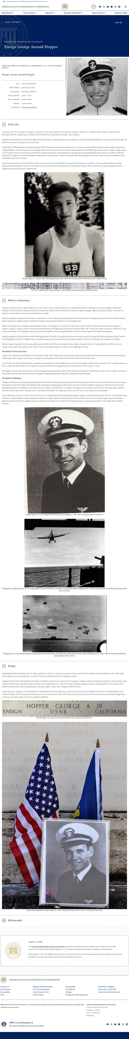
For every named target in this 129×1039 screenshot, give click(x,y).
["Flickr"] (111, 7)
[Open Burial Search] (13, 13)
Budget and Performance (43, 986)
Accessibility (5, 992)
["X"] (104, 7)
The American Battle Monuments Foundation (26, 1026)
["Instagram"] (115, 7)
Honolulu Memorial (29, 107)
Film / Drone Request (41, 989)
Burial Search (5, 989)
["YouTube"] (108, 7)
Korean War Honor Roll (107, 989)
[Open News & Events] (105, 13)
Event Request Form (41, 992)
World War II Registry (106, 986)
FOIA (2, 995)
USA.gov (69, 992)
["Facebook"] (100, 7)
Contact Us (4, 986)
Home (7, 22)
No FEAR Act (70, 989)
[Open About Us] (54, 13)
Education (16, 22)
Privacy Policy (38, 995)
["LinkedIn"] (119, 7)
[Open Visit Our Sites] (35, 13)
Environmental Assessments (109, 992)
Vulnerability (70, 986)
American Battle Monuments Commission (48, 946)
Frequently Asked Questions (77, 995)
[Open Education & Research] (82, 13)
